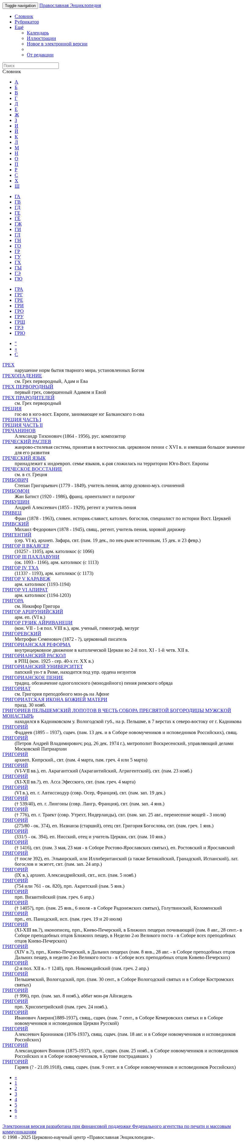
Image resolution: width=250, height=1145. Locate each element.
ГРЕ (19, 300)
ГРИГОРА (13, 600)
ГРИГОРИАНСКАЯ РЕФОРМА (36, 644)
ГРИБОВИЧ (15, 480)
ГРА (19, 289)
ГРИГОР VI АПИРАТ (25, 589)
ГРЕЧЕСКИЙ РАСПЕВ (26, 441)
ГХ (18, 262)
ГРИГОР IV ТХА (20, 567)
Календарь (38, 32)
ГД (17, 207)
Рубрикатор (27, 21)
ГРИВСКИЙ (15, 523)
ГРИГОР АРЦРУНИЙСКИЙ (32, 611)
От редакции (40, 54)
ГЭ (18, 273)
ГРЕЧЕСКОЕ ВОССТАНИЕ (32, 469)
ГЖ (18, 224)
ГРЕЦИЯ (12, 408)
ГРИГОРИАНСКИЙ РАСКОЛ (34, 655)
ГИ (18, 229)
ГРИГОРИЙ (15, 726)
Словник (24, 16)
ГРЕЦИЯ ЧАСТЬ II (22, 425)
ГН (18, 240)
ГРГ (19, 294)
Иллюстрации (41, 38)
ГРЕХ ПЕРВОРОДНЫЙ (27, 386)
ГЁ (17, 218)
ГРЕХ (8, 364)
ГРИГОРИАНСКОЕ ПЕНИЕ (32, 677)
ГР (17, 251)
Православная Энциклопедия (70, 5)
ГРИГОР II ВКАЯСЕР (25, 545)
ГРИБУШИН (16, 502)
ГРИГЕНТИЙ (16, 534)
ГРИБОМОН (16, 491)
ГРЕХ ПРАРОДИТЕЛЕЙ (28, 397)
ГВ (18, 202)
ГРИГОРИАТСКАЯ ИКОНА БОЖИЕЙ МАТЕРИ (54, 699)
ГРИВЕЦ (12, 512)
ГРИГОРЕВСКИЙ (21, 633)
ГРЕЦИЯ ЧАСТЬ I (21, 419)
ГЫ (18, 267)
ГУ (18, 256)
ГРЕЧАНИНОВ (19, 430)
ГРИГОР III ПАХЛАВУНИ (30, 556)
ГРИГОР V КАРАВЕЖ (26, 578)
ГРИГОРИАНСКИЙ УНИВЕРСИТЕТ (42, 666)
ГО (18, 245)
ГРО (19, 311)
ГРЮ (20, 333)
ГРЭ (19, 327)
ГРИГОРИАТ (16, 688)
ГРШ (20, 322)
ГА (17, 196)
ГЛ (17, 234)
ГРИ (19, 305)
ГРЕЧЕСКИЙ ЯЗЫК (24, 458)
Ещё (19, 27)
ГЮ (18, 278)
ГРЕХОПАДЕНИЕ (22, 375)
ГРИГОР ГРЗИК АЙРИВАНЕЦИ (37, 622)
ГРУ (19, 316)
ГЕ (17, 213)
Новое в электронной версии (57, 43)
